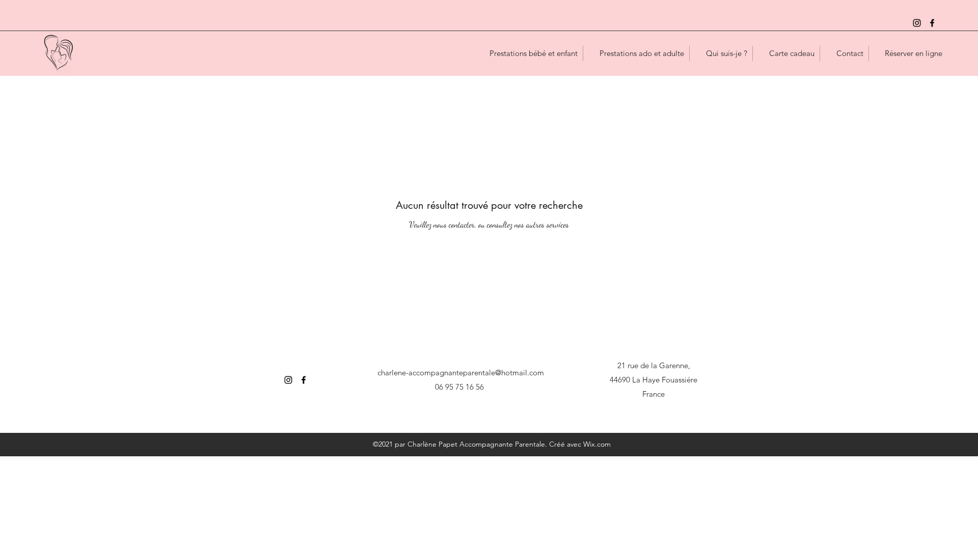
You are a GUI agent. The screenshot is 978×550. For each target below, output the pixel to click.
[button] (528, 53)
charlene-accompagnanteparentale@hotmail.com (460, 372)
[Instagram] (917, 23)
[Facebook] (932, 23)
